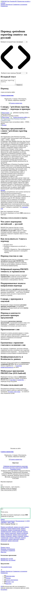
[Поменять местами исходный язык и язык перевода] (15, 71)
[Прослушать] (5, 112)
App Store (13, 380)
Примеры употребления (8, 549)
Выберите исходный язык (8, 42)
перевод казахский (10, 533)
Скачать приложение (12, 580)
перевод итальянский (14, 530)
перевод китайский (22, 533)
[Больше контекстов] (3, 125)
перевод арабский (17, 531)
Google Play (20, 380)
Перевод (3, 4)
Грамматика (4, 6)
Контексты (9, 4)
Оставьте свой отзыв (14, 391)
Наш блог (3, 552)
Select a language (5, 524)
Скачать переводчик (7, 95)
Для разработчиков (6, 567)
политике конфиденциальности (11, 366)
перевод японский (12, 540)
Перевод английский (7, 527)
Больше (3, 190)
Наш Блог (8, 583)
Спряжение (20, 4)
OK (2, 586)
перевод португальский (20, 534)
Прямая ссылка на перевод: (9, 488)
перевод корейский (6, 534)
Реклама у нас (10, 581)
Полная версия (20, 521)
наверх (3, 519)
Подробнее (4, 589)
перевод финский (13, 539)
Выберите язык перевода (8, 73)
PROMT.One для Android (8, 560)
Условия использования (8, 521)
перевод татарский (6, 536)
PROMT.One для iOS (7, 558)
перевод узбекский (14, 537)
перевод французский (13, 528)
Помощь (8, 578)
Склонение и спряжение (8, 550)
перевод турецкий (17, 536)
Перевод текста (5, 547)
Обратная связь (10, 576)
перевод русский (19, 527)
